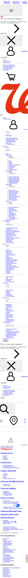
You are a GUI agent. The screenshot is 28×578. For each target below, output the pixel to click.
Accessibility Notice (7, 494)
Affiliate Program (7, 485)
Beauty (7, 256)
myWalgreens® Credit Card (9, 466)
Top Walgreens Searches (8, 560)
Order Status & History (8, 68)
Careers (5, 477)
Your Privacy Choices (8, 507)
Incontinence (8, 272)
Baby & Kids (9, 264)
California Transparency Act (9, 478)
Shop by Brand (9, 279)
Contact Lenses (9, 258)
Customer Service (7, 453)
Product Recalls (6, 492)
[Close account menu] (5, 57)
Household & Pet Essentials (12, 259)
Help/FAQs (5, 458)
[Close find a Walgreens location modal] (25, 400)
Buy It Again (6, 69)
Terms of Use (6, 530)
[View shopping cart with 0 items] (11, 81)
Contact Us (5, 459)
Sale (7, 278)
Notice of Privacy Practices (9, 526)
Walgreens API (6, 484)
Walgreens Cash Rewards (8, 65)
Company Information (8, 470)
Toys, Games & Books (11, 265)
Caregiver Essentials (7, 541)
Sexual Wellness (9, 262)
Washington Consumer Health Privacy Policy (13, 508)
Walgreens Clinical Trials (9, 514)
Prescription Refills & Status (9, 66)
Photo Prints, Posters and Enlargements (11, 567)
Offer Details (6, 491)
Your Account (6, 62)
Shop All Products (7, 576)
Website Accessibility (7, 493)
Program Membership (8, 465)
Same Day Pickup (7, 575)
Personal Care (9, 257)
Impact (4, 476)
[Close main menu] (2, 115)
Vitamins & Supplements (11, 263)
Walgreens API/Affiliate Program (12, 481)
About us (5, 473)
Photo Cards (6, 568)
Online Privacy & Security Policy (10, 503)
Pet (4, 553)
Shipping (5, 455)
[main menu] (11, 10)
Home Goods (6, 548)
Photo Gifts (5, 573)
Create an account (7, 61)
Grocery (5, 547)
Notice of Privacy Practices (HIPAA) (11, 501)
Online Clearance (9, 276)
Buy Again (8, 280)
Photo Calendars (6, 572)
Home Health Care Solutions (12, 267)
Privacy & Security (7, 498)
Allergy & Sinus (9, 253)
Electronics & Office (7, 543)
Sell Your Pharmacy (7, 517)
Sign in (4, 60)
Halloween (8, 252)
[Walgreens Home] (2, 17)
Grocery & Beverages (10, 254)
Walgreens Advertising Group (11, 511)
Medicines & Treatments (11, 260)
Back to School (9, 251)
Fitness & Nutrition (10, 269)
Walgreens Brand (9, 268)
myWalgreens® (6, 462)
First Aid (8, 273)
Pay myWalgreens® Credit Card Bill (11, 467)
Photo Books (6, 571)
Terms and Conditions (8, 488)
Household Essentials (7, 550)
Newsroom (5, 474)
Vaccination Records (7, 67)
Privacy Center (6, 500)
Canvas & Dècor (6, 570)
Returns (5, 457)
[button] (14, 51)
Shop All (8, 249)
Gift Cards (8, 270)
